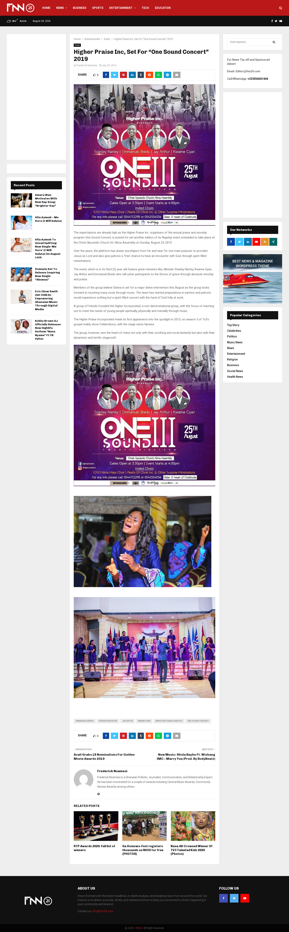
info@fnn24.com (102, 911)
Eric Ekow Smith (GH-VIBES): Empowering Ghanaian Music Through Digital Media (46, 300)
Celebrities (234, 330)
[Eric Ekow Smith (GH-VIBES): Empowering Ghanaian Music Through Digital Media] (21, 297)
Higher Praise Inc (108, 721)
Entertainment (121, 7)
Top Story (233, 325)
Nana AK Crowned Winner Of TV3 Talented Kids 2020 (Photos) (192, 850)
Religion (232, 359)
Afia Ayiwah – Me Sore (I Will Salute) (48, 219)
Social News (235, 371)
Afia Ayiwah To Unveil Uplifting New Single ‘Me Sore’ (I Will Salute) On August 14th (48, 248)
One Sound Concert (198, 721)
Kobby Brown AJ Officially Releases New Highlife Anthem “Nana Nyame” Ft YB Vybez (48, 329)
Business (79, 7)
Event (77, 45)
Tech (145, 7)
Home (46, 7)
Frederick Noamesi (87, 65)
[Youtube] (244, 898)
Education (163, 7)
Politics (232, 336)
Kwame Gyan (144, 721)
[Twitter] (234, 898)
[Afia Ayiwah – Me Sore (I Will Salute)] (21, 223)
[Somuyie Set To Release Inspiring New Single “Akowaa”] (21, 274)
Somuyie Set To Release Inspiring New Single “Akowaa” (47, 274)
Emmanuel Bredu (85, 721)
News (60, 7)
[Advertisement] (36, 97)
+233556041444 (258, 78)
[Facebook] (223, 898)
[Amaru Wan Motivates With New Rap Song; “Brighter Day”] (21, 200)
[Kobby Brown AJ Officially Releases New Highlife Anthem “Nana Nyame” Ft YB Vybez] (21, 326)
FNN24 (138, 928)
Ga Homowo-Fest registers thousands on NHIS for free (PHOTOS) (142, 850)
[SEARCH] (274, 42)
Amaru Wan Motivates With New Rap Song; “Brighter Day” (46, 200)
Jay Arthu (127, 721)
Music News (235, 342)
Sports (97, 7)
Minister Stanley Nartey (169, 721)
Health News (235, 376)
